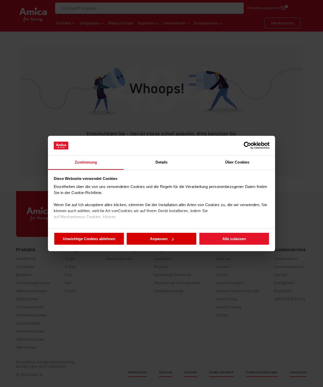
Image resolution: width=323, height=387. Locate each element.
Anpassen (159, 239)
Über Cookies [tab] (237, 162)
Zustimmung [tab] (86, 162)
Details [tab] (161, 162)
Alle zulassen (234, 239)
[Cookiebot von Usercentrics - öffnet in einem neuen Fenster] (247, 145)
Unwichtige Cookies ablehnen (89, 239)
